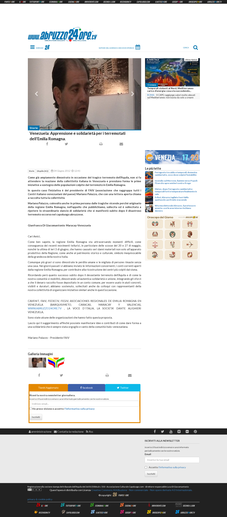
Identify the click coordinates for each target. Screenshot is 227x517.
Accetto (167, 467)
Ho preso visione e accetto (63, 408)
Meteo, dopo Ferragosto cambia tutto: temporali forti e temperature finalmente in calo (176, 191)
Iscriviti (36, 416)
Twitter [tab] (124, 387)
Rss (90, 431)
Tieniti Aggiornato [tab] (48, 387)
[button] (154, 431)
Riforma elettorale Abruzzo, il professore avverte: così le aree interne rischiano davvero (175, 208)
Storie (34, 127)
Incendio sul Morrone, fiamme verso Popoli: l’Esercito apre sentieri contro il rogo (176, 181)
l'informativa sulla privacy (79, 408)
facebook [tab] (87, 387)
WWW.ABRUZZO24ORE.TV (45, 308)
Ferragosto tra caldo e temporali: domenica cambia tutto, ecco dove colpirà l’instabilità (176, 173)
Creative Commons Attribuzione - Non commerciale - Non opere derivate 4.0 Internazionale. (141, 490)
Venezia (165, 156)
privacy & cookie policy (39, 499)
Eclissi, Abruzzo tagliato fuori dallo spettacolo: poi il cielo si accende (172, 198)
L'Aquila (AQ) (42, 171)
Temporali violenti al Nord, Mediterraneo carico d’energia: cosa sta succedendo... (170, 90)
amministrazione (41, 431)
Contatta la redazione (70, 431)
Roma (150, 95)
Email (148, 454)
